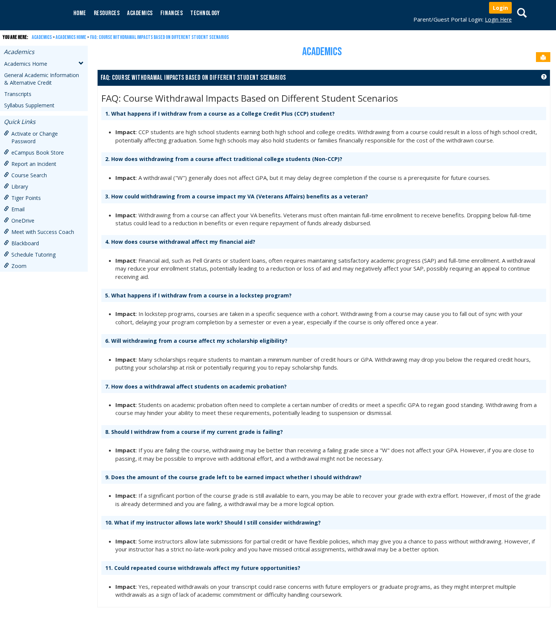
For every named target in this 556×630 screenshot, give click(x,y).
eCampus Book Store (37, 152)
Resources (107, 13)
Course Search (29, 175)
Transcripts (17, 94)
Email (18, 209)
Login (500, 7)
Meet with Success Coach (42, 231)
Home (79, 13)
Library (19, 186)
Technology (204, 13)
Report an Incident (33, 163)
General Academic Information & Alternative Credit (41, 78)
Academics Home (71, 37)
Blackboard (25, 243)
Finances (171, 13)
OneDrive (22, 220)
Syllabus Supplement (29, 105)
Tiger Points (26, 197)
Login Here (498, 19)
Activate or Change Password (34, 137)
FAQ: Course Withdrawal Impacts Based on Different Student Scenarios (159, 37)
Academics (140, 13)
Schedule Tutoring (33, 254)
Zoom (18, 265)
